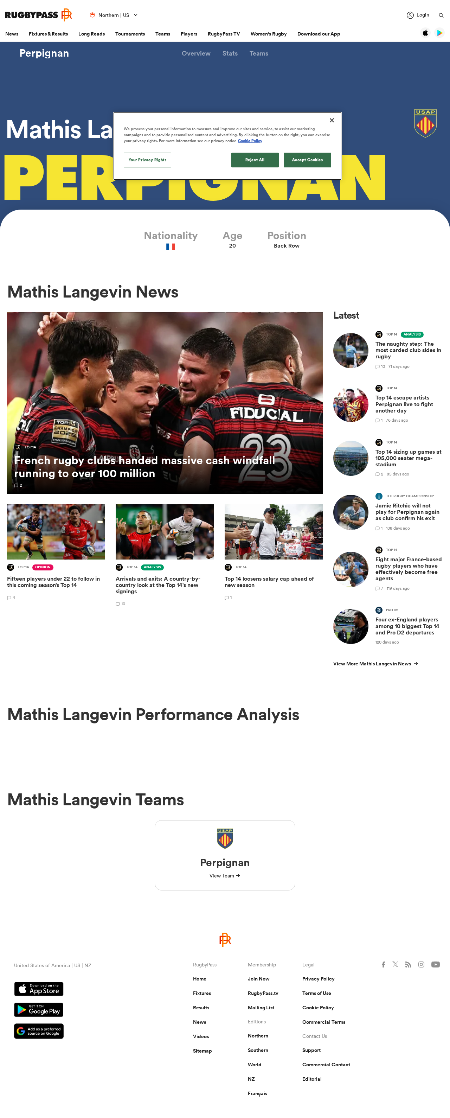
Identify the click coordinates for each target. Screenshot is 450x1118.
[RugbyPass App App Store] (79, 990)
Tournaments (130, 33)
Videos (201, 1036)
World (255, 1064)
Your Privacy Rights (148, 159)
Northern (258, 1035)
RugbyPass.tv (263, 993)
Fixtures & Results (48, 33)
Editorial (312, 1078)
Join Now (259, 978)
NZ (251, 1078)
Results (201, 1007)
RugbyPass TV (224, 33)
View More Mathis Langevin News (372, 663)
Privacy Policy (318, 978)
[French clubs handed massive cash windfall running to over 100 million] (165, 403)
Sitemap (202, 1050)
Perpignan (44, 53)
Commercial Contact (326, 1064)
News (11, 33)
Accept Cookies (307, 159)
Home (199, 978)
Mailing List (261, 1007)
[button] (196, 53)
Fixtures (202, 993)
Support (311, 1050)
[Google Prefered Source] (79, 1032)
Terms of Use (316, 993)
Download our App (318, 33)
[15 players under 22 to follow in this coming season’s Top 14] (56, 556)
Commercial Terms (323, 1022)
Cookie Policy (318, 1007)
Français (257, 1093)
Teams (162, 33)
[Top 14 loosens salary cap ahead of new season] (274, 556)
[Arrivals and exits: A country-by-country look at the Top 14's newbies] (165, 556)
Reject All (255, 159)
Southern (258, 1050)
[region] (227, 146)
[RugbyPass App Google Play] (79, 1011)
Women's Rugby (269, 33)
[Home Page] (38, 14)
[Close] (332, 120)
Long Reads (91, 33)
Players (189, 33)
